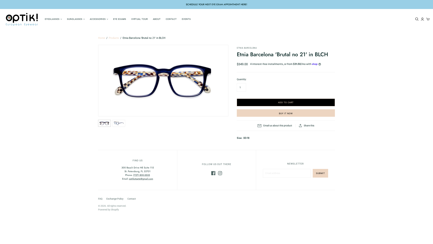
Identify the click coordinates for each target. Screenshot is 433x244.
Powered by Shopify (108, 209)
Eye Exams (119, 19)
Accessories (98, 19)
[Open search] (417, 19)
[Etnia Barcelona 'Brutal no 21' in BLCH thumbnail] (104, 123)
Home (101, 37)
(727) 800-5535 (141, 175)
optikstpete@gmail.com (141, 178)
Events (186, 19)
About (157, 19)
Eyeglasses (52, 19)
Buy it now (286, 113)
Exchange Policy (114, 198)
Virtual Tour (139, 19)
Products (114, 37)
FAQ (100, 198)
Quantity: (241, 79)
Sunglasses (74, 19)
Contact (171, 19)
